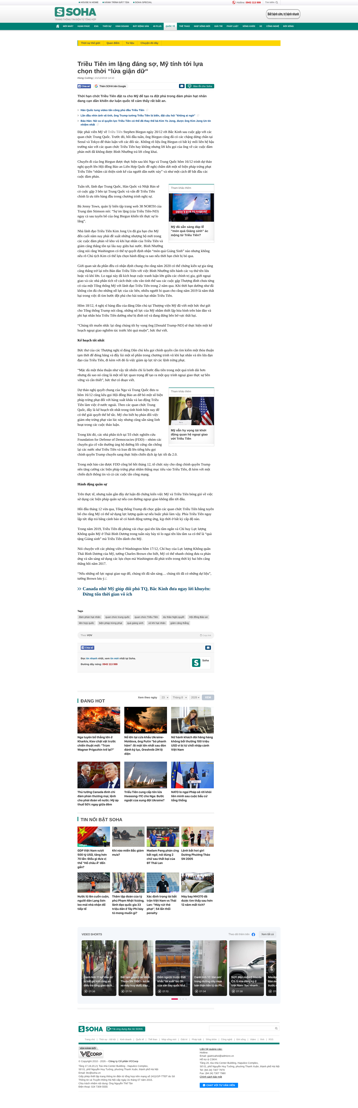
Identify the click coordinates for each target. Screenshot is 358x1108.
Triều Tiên (115, 132)
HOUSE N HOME (89, 2)
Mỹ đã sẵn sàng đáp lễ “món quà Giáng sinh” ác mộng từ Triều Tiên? (189, 231)
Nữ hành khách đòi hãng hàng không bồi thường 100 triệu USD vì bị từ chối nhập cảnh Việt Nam (192, 743)
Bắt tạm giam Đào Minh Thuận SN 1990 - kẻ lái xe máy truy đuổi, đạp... (135, 981)
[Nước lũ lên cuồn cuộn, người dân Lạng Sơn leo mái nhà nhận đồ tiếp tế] (93, 882)
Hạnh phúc (83, 26)
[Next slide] (271, 970)
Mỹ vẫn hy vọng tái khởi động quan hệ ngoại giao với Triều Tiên (189, 434)
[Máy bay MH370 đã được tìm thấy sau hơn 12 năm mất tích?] (197, 882)
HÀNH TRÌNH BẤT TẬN (116, 2)
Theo (146, 635)
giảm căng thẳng (180, 623)
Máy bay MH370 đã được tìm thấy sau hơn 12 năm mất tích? (197, 901)
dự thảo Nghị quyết (173, 617)
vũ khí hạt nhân (156, 623)
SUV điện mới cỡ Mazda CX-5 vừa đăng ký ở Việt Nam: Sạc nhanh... (246, 981)
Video (253, 1040)
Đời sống (288, 26)
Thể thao (184, 26)
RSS (271, 1040)
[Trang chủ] (76, 14)
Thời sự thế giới (90, 43)
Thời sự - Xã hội (107, 1040)
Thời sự (107, 26)
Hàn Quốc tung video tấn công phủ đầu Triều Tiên (113, 110)
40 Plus (157, 26)
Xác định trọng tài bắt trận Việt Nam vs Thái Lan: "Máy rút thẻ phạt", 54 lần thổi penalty (162, 905)
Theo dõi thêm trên (239, 934)
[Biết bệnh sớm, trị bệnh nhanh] (283, 14)
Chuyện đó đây (149, 43)
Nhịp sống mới (202, 26)
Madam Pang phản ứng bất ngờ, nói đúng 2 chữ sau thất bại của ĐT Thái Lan (163, 857)
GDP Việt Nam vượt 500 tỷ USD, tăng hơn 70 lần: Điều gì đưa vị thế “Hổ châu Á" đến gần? (92, 859)
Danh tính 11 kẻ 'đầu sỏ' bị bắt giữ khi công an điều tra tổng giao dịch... (99, 981)
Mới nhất (68, 26)
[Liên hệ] (208, 648)
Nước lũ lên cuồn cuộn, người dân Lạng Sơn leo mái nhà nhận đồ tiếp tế (93, 903)
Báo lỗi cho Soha (202, 86)
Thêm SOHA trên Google (112, 86)
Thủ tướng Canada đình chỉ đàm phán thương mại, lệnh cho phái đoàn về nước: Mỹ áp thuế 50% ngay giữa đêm (98, 798)
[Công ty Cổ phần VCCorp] (129, 1052)
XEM (208, 697)
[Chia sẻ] (84, 86)
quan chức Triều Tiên (146, 617)
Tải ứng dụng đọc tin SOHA (127, 1029)
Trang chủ (90, 1040)
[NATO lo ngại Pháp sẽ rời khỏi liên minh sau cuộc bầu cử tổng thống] (192, 775)
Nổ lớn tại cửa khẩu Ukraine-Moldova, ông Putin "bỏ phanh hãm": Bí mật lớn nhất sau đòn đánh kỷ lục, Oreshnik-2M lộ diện (145, 745)
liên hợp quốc (86, 623)
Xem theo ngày (147, 697)
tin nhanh (91, 658)
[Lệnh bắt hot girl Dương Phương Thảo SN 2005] (197, 837)
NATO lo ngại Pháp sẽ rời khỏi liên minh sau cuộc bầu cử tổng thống (191, 796)
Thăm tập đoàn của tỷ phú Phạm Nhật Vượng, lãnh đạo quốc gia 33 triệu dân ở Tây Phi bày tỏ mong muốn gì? (128, 905)
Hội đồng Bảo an (198, 617)
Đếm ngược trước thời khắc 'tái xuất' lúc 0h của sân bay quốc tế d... (172, 981)
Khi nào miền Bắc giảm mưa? (128, 853)
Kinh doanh (122, 26)
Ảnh (262, 1040)
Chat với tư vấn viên (220, 1085)
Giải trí (218, 26)
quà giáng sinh (135, 623)
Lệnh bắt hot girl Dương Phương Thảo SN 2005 (195, 855)
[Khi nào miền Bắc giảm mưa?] (128, 837)
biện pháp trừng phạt (110, 623)
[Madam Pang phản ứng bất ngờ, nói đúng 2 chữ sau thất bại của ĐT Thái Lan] (163, 837)
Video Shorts (92, 934)
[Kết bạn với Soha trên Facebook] (196, 663)
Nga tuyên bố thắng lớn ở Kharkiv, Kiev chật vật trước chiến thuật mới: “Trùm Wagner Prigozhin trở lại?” (96, 743)
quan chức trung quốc (117, 617)
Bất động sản (141, 26)
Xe (260, 26)
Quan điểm (112, 43)
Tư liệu (130, 43)
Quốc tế (170, 26)
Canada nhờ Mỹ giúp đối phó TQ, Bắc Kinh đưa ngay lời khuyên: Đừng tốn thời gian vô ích (146, 591)
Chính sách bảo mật (211, 1076)
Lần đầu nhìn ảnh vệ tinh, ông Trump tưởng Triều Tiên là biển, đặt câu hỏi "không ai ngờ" (138, 115)
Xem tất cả (267, 934)
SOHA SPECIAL (143, 2)
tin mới (114, 658)
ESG (96, 26)
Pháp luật (232, 26)
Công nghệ (272, 26)
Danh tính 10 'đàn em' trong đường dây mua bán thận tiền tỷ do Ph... (209, 981)
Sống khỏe (249, 26)
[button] (174, 999)
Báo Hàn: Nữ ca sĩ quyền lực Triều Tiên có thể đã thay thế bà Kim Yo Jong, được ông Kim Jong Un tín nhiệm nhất (146, 122)
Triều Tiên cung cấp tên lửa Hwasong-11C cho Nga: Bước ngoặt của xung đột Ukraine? (144, 796)
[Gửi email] (182, 86)
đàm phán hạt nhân (89, 617)
